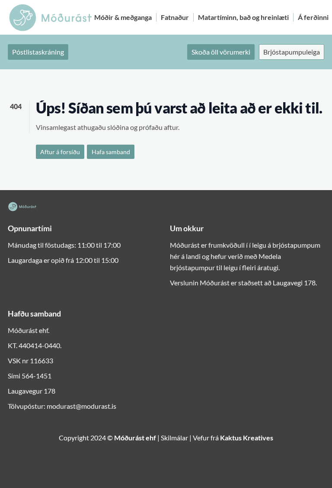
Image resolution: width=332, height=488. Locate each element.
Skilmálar (174, 437)
